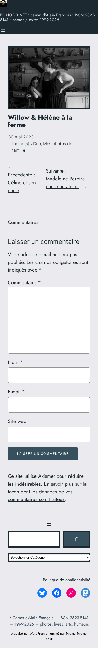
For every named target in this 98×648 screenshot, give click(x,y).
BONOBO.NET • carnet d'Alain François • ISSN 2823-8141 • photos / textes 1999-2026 (47, 17)
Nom (15, 362)
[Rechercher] (76, 539)
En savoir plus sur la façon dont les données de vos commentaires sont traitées (47, 491)
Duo (37, 143)
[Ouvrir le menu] (3, 30)
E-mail (16, 391)
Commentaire (24, 282)
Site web (17, 421)
